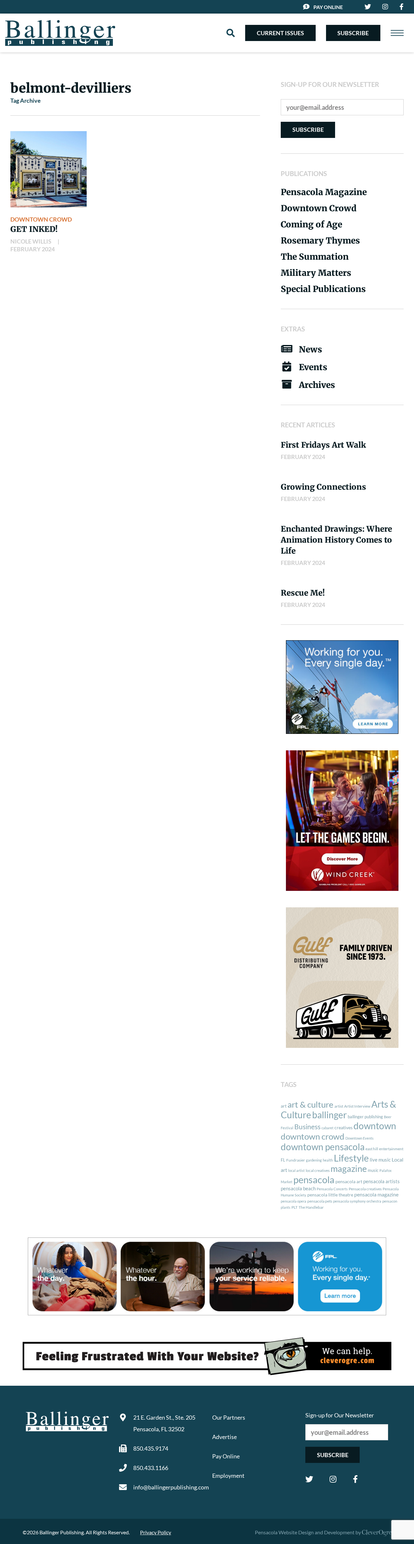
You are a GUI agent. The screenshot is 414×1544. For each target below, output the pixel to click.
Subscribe (353, 33)
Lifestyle (351, 1157)
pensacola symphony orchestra (357, 1201)
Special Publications (323, 289)
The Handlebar (311, 1207)
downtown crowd (312, 1136)
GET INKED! (34, 229)
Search (230, 33)
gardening (314, 1160)
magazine (349, 1168)
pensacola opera (293, 1201)
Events (313, 367)
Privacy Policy (155, 1532)
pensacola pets (319, 1201)
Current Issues (280, 33)
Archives (317, 385)
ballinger (329, 1115)
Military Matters (316, 272)
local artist (296, 1170)
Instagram (333, 1479)
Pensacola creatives (365, 1189)
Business (307, 1126)
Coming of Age (311, 224)
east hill (371, 1149)
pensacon (389, 1201)
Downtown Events (359, 1138)
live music (380, 1160)
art (284, 1106)
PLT (294, 1207)
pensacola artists (381, 1181)
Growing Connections (323, 487)
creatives (343, 1127)
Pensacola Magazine (324, 192)
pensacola (313, 1179)
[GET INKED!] (48, 169)
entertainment (391, 1148)
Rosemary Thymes (320, 240)
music (373, 1170)
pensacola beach (298, 1188)
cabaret (327, 1128)
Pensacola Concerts (332, 1189)
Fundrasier (295, 1160)
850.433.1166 (150, 1467)
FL (283, 1160)
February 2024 (32, 249)
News (310, 349)
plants (285, 1207)
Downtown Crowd (41, 219)
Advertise (224, 1436)
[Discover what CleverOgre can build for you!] (207, 1356)
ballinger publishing (365, 1116)
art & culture (310, 1104)
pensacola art (348, 1181)
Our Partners (228, 1417)
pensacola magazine (376, 1194)
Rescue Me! (303, 593)
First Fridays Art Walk (323, 445)
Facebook (355, 1479)
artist (338, 1106)
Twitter (309, 1479)
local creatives (318, 1170)
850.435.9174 (150, 1448)
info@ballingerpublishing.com (167, 1487)
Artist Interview (357, 1106)
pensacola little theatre (330, 1194)
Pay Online (328, 7)
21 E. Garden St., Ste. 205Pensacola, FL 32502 (164, 1423)
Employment (228, 1475)
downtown (375, 1125)
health (328, 1160)
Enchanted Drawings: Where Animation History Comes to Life (336, 540)
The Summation (315, 256)
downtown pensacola (323, 1147)
